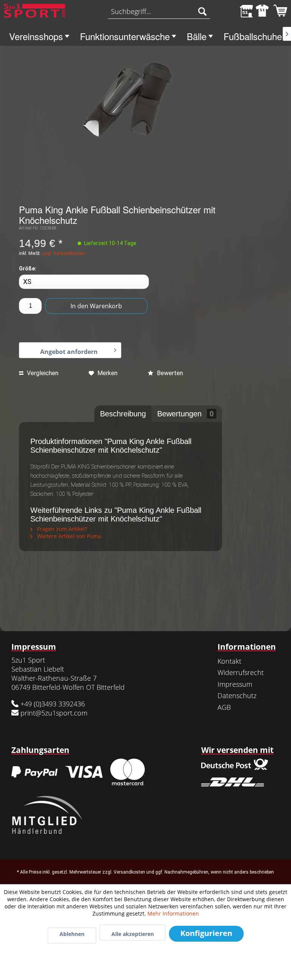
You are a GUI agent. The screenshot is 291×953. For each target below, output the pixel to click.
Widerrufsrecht (240, 672)
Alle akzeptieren (132, 933)
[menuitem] (159, 11)
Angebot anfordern (69, 352)
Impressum (234, 684)
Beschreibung (123, 414)
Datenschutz (237, 695)
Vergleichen (41, 373)
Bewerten (169, 373)
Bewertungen (185, 414)
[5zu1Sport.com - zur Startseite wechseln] (34, 13)
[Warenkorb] (278, 11)
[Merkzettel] (241, 11)
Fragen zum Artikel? (61, 528)
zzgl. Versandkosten (63, 253)
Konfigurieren (206, 933)
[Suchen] (202, 11)
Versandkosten (129, 872)
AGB (224, 707)
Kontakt (229, 661)
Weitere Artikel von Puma (68, 536)
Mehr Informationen (173, 913)
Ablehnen (71, 933)
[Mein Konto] (260, 11)
